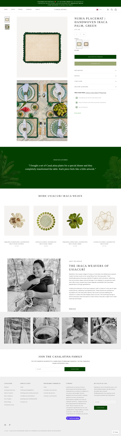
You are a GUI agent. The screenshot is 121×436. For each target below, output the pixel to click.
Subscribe (75, 369)
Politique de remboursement (29, 393)
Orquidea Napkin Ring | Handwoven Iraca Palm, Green (75, 242)
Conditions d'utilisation (27, 396)
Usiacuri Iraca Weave (92, 92)
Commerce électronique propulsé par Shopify (46, 430)
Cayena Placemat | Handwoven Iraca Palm (104, 242)
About (37, 9)
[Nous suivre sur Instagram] (5, 425)
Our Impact (7, 399)
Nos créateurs (8, 396)
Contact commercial (50, 396)
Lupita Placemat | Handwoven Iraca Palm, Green (45, 242)
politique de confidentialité (28, 399)
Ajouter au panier (95, 57)
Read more (72, 308)
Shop (6, 9)
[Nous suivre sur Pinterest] (10, 425)
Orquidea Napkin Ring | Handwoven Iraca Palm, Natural (16, 242)
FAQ (21, 387)
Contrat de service (49, 393)
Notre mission (8, 393)
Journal (29, 9)
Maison (6, 387)
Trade (20, 9)
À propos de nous (9, 390)
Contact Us (95, 63)
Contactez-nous (9, 405)
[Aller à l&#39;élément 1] (7, 20)
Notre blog (7, 402)
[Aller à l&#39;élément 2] (7, 27)
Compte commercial (50, 390)
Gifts (13, 9)
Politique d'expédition (27, 390)
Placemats (103, 92)
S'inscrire (101, 407)
